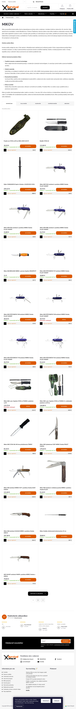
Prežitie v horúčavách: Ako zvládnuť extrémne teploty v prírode (36, 681)
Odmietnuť (46, 701)
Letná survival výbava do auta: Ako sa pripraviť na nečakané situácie (36, 676)
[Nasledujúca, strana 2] (38, 600)
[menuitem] (12, 14)
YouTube (42, 661)
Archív (27, 690)
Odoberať (66, 641)
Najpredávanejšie (52, 103)
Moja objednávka (7, 691)
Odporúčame (9, 103)
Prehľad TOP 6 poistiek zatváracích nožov (35, 679)
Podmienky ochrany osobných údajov (12, 689)
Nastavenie (19, 706)
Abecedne (66, 103)
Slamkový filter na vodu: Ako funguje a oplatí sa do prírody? (36, 673)
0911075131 (43, 659)
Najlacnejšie (23, 103)
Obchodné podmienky (8, 685)
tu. (33, 703)
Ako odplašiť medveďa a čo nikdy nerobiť (35, 684)
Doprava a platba (12, 1)
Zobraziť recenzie (18, 618)
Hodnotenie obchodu (8, 676)
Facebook (59, 659)
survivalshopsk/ (26, 661)
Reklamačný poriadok (8, 687)
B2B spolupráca (7, 680)
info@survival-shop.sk (28, 659)
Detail (64, 319)
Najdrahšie (38, 103)
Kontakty (4, 1)
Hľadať (45, 7)
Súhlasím (56, 701)
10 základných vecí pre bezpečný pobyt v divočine (35, 687)
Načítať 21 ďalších (36, 593)
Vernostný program (7, 678)
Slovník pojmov (6, 683)
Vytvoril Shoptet (70, 706)
